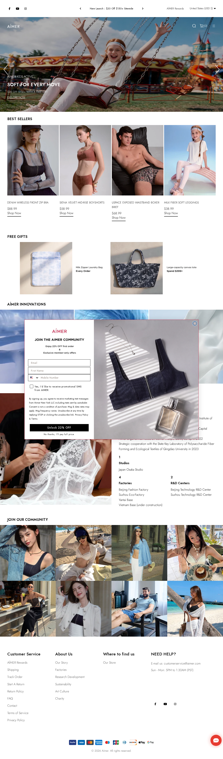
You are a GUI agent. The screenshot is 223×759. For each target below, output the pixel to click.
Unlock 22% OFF (59, 428)
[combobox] (33, 377)
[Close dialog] (195, 323)
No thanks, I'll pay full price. (59, 434)
